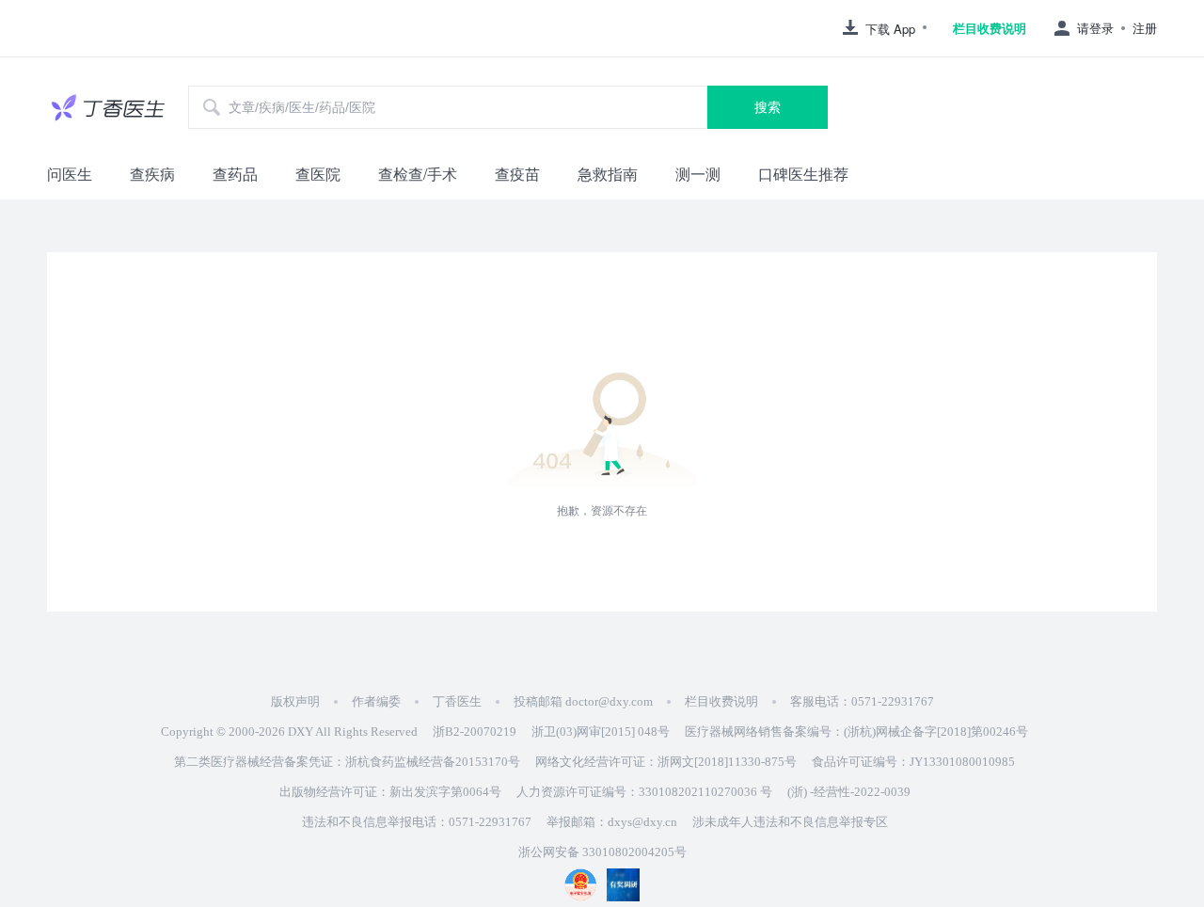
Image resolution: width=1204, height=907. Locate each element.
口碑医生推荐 (803, 173)
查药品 (235, 173)
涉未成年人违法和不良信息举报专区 (790, 822)
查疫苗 (517, 173)
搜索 (767, 107)
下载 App (890, 29)
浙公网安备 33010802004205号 (602, 852)
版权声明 (295, 701)
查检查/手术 (417, 173)
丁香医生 (457, 701)
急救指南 (608, 173)
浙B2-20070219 (474, 731)
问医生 (69, 173)
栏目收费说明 (989, 28)
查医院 (318, 173)
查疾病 (152, 173)
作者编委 (376, 701)
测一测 (698, 173)
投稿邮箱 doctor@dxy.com (583, 701)
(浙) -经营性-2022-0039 (849, 792)
